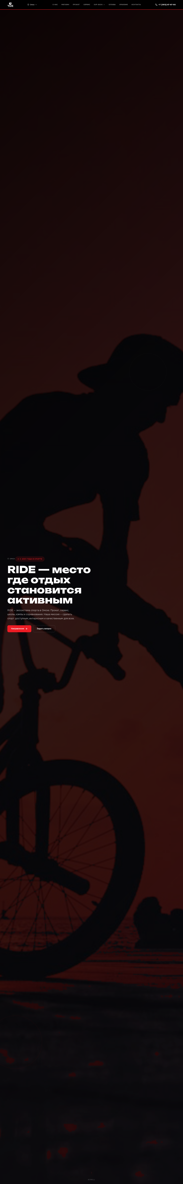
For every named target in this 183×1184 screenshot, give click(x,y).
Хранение (123, 5)
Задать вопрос (44, 628)
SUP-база (98, 5)
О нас (55, 5)
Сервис (86, 5)
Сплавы (112, 5)
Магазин (65, 5)
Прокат (76, 5)
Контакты (136, 5)
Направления (17, 628)
